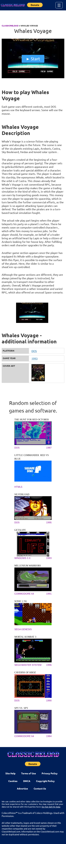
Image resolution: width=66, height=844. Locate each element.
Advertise (22, 788)
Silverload (21, 494)
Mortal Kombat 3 (25, 637)
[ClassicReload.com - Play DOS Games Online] (12, 5)
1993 (34, 358)
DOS (34, 351)
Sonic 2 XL (20, 601)
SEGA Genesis (23, 629)
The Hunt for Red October (31, 419)
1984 (49, 736)
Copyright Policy (45, 780)
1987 (49, 447)
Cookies (12, 780)
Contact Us (40, 788)
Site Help (10, 773)
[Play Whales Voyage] (33, 77)
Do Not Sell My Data (51, 806)
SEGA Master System (27, 665)
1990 (49, 700)
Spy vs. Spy (21, 708)
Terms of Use (28, 773)
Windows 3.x (22, 558)
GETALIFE (20, 530)
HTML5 (18, 486)
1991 (49, 593)
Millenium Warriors (27, 565)
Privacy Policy (50, 773)
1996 (49, 665)
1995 (49, 522)
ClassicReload (10, 25)
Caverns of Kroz (25, 672)
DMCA (26, 780)
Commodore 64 (24, 593)
